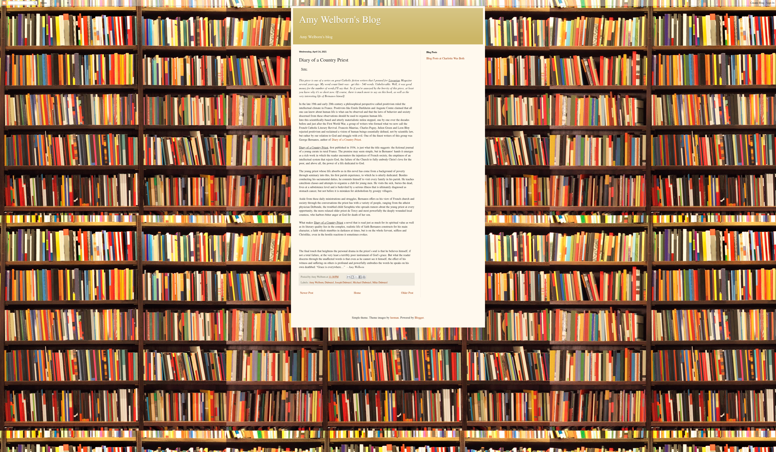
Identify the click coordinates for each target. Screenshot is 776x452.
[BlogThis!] (352, 277)
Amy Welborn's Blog (340, 19)
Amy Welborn (316, 282)
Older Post (407, 293)
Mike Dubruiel (380, 282)
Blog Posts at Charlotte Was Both (445, 58)
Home (357, 293)
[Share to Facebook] (360, 277)
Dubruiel (329, 282)
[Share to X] (356, 277)
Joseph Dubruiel (343, 282)
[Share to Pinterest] (364, 277)
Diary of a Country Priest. (347, 139)
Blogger (419, 317)
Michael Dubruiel (362, 282)
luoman (394, 317)
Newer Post (306, 293)
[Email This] (349, 277)
